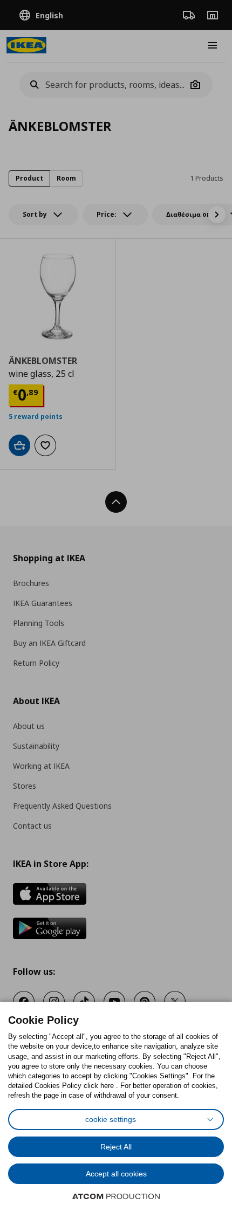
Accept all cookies (116, 1173)
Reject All (116, 1146)
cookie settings (110, 1119)
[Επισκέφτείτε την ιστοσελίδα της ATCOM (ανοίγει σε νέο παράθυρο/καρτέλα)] (116, 1196)
